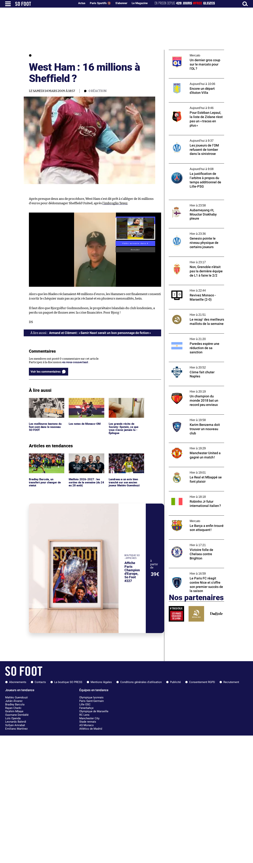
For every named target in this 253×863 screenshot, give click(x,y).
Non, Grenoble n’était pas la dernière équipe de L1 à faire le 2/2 (193, 260)
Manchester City (89, 718)
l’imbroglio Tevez (114, 203)
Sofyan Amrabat (15, 725)
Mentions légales (101, 682)
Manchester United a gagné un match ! (194, 444)
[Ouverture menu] (8, 3)
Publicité (175, 682)
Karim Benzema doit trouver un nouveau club (195, 418)
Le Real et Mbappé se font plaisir (189, 468)
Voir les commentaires (46, 371)
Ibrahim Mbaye (14, 711)
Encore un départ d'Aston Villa (188, 80)
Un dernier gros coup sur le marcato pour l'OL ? (196, 53)
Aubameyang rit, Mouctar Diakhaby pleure (196, 201)
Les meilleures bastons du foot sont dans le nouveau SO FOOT (45, 403)
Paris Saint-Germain (91, 701)
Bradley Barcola (14, 704)
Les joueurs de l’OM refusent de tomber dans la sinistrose (194, 138)
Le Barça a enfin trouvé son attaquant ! (194, 517)
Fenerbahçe (86, 708)
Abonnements (17, 682)
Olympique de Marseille (93, 711)
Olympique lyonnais (91, 697)
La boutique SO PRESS (68, 682)
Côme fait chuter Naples (184, 363)
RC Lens (84, 714)
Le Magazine (140, 3)
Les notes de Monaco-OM (85, 399)
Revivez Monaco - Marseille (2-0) (190, 286)
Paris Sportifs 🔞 (100, 3)
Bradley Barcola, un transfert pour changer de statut (46, 458)
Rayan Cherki (13, 708)
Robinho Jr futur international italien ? (194, 493)
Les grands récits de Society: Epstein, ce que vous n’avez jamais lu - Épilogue (124, 404)
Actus (81, 3)
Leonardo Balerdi (15, 721)
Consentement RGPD (202, 682)
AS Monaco (86, 725)
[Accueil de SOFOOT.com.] (44, 3)
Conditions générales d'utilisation (141, 682)
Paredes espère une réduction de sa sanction (192, 337)
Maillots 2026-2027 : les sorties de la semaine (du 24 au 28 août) (85, 458)
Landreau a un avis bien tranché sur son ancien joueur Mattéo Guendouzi (125, 458)
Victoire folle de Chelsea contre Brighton (195, 541)
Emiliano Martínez (16, 728)
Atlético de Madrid (90, 728)
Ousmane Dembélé (17, 714)
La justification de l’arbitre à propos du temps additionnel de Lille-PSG (194, 167)
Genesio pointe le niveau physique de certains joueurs (193, 231)
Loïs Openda (13, 718)
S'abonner (121, 3)
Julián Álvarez (13, 701)
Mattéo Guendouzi (16, 697)
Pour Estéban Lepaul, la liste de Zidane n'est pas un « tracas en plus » (193, 106)
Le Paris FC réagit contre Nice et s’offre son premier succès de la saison (194, 571)
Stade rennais (87, 721)
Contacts (40, 682)
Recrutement (231, 682)
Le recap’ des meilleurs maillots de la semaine (192, 312)
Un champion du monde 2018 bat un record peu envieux (192, 389)
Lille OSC (85, 704)
